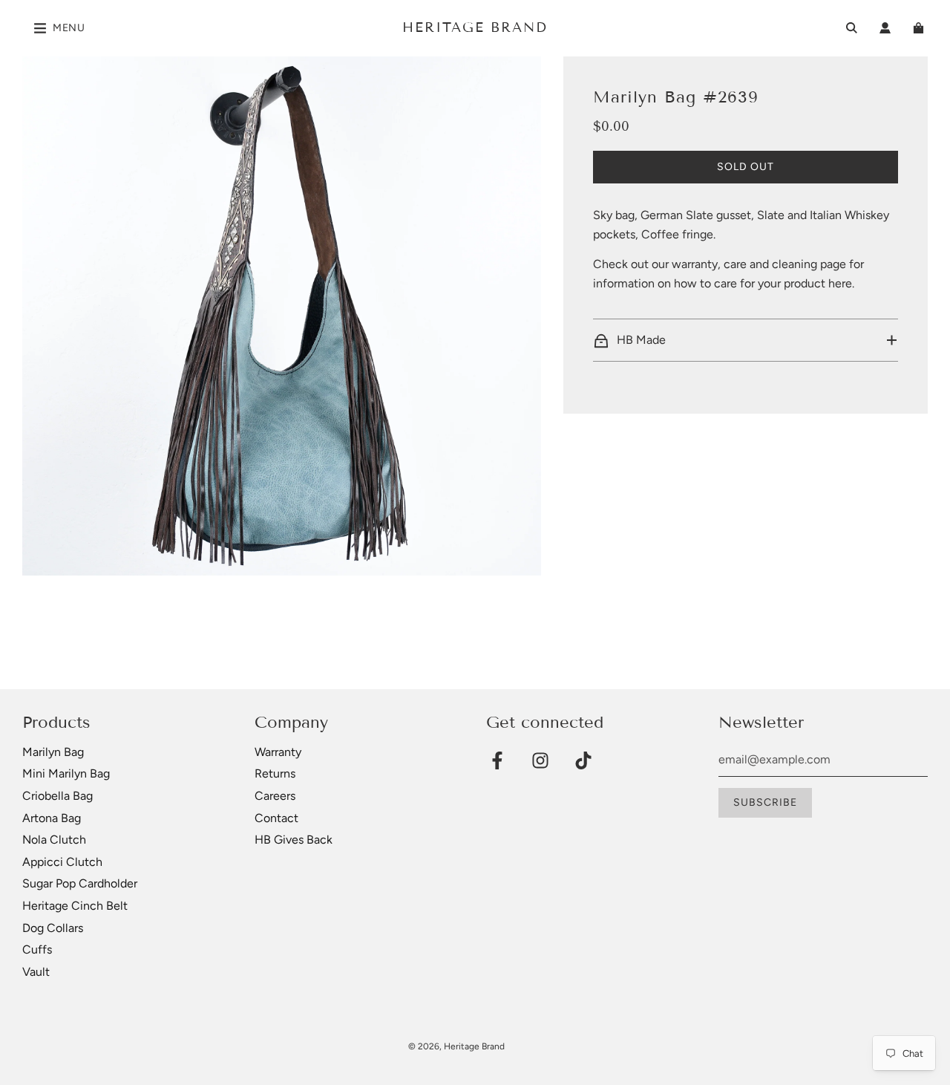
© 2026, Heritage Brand (456, 1046)
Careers (275, 796)
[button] (745, 340)
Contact (276, 818)
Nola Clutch (54, 840)
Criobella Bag (57, 796)
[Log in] (885, 28)
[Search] (851, 28)
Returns (275, 773)
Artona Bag (51, 818)
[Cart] (920, 28)
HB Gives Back (293, 840)
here (840, 283)
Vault (36, 972)
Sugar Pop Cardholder (79, 883)
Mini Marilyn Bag (66, 773)
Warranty (278, 752)
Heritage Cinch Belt (75, 906)
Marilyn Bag (53, 752)
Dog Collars (52, 928)
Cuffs (37, 949)
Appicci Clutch (62, 862)
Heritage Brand (475, 27)
